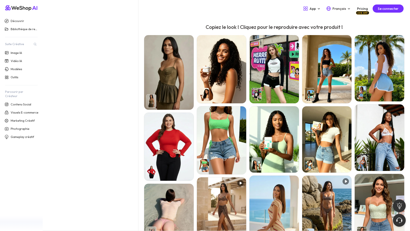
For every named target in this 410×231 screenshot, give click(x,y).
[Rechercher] (35, 44)
